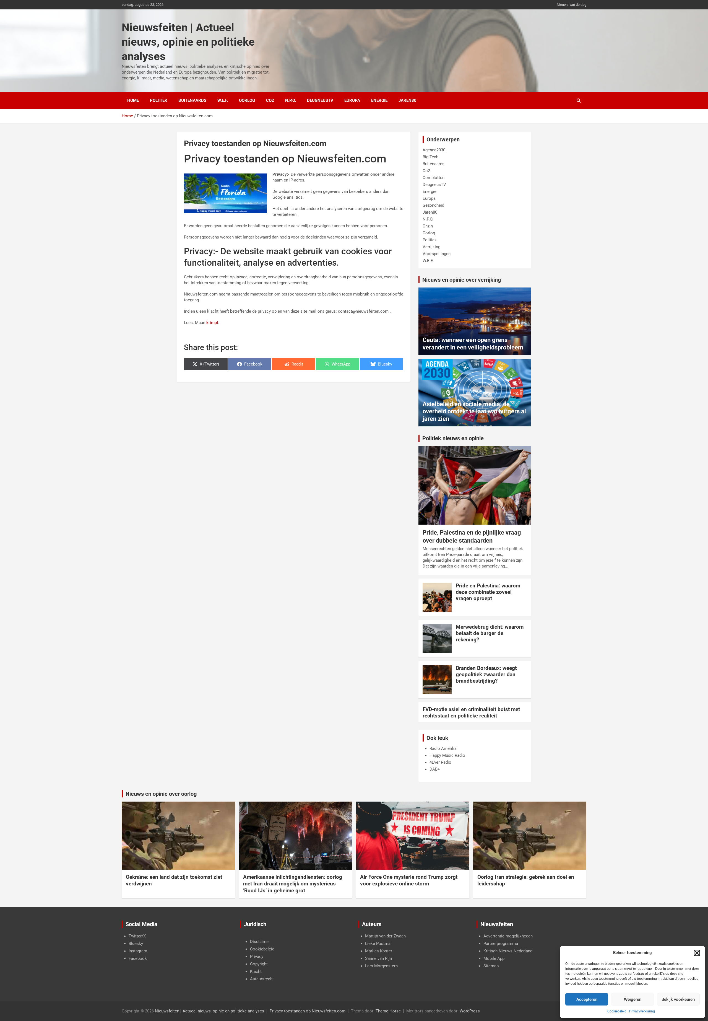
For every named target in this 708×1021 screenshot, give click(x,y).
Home (133, 100)
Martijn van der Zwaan (385, 936)
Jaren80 (408, 100)
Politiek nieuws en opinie (453, 438)
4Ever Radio (440, 762)
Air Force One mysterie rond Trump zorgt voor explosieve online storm (408, 880)
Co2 (270, 100)
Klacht (256, 971)
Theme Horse (388, 1011)
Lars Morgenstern (381, 965)
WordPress (470, 1011)
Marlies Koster (378, 951)
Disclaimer (260, 941)
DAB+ (435, 769)
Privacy (256, 956)
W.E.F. (222, 100)
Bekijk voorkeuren (678, 999)
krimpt (212, 322)
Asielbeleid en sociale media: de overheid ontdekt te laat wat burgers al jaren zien (474, 411)
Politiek (158, 100)
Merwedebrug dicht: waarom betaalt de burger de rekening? (490, 633)
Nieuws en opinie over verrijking (461, 279)
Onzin (428, 226)
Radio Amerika (443, 748)
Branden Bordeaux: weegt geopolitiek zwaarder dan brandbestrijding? (486, 674)
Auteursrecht (262, 978)
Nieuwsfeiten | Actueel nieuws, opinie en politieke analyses (188, 42)
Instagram (138, 951)
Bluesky (136, 943)
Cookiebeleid (616, 1011)
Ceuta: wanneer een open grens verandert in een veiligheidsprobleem (473, 343)
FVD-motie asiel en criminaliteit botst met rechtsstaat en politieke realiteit (471, 712)
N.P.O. (290, 100)
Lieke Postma (378, 943)
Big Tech (430, 156)
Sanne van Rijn (378, 958)
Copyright (259, 964)
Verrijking (431, 246)
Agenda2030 (434, 149)
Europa (352, 100)
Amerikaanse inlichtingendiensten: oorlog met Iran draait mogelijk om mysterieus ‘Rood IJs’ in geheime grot (292, 884)
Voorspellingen (437, 253)
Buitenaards (192, 100)
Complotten (433, 177)
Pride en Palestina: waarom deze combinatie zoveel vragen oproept (488, 592)
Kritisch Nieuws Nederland (507, 951)
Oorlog (247, 100)
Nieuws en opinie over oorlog (161, 794)
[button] (697, 953)
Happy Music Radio (447, 755)
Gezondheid (433, 205)
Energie (379, 100)
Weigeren (632, 999)
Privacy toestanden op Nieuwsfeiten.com (307, 1011)
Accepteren (586, 999)
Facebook (138, 958)
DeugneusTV (320, 100)
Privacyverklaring (642, 1011)
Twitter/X (137, 936)
